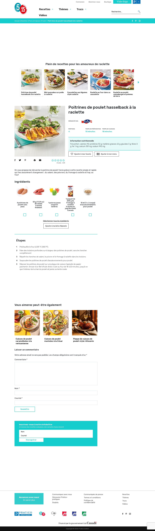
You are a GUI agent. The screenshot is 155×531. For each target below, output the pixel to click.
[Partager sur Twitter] (20, 160)
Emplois (55, 502)
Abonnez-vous (94, 2)
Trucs (80, 9)
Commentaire (21, 359)
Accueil (17, 21)
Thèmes (63, 9)
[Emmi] (86, 122)
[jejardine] (84, 513)
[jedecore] (74, 513)
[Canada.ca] (91, 522)
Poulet (43, 21)
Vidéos (43, 15)
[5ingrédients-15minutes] (42, 513)
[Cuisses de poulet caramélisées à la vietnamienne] (27, 322)
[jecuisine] (64, 513)
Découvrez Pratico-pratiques (60, 498)
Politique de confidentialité (89, 501)
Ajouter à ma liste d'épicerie (56, 226)
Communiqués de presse (93, 494)
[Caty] (54, 513)
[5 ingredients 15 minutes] (24, 9)
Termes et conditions (92, 498)
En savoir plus (29, 498)
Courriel (18, 398)
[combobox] (124, 11)
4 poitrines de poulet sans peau (22, 205)
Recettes (44, 9)
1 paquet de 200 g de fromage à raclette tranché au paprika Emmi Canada (70, 204)
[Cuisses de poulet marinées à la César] (56, 322)
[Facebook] (132, 21)
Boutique (107, 2)
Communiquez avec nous (62, 494)
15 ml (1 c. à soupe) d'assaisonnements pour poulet (88, 205)
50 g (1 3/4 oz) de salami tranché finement (38, 205)
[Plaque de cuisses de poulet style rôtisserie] (84, 322)
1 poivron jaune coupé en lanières (54, 205)
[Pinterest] (136, 21)
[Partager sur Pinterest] (25, 160)
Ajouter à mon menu (109, 154)
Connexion (80, 2)
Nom (17, 388)
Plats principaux (34, 21)
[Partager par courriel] (40, 160)
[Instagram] (139, 21)
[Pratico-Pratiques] (24, 513)
